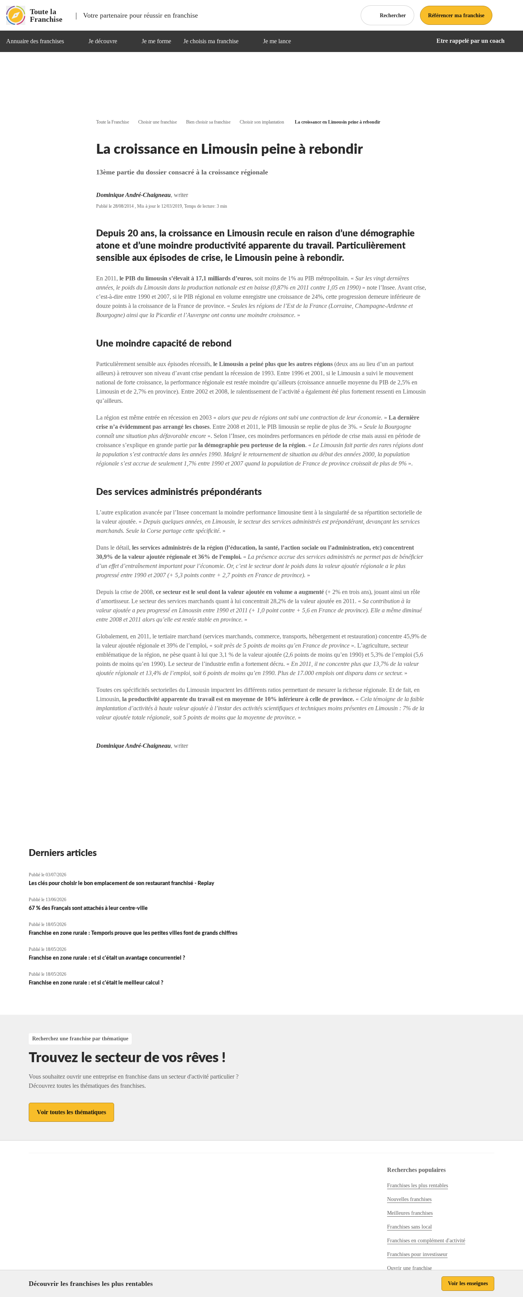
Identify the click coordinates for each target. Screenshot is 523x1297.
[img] (73, 41)
